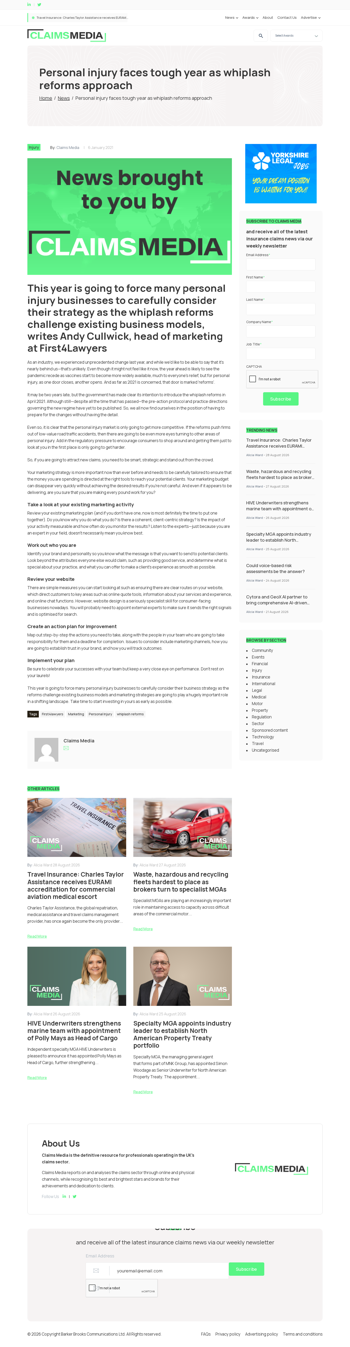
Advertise (309, 17)
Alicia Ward (254, 455)
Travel (258, 743)
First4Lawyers (73, 348)
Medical (259, 697)
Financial (260, 663)
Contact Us (287, 17)
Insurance (261, 677)
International (263, 683)
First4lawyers (52, 714)
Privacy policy (227, 1334)
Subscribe (280, 399)
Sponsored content (270, 730)
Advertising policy (261, 1334)
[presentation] (282, 379)
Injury (34, 147)
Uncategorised (265, 750)
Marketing (76, 714)
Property (260, 710)
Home (45, 98)
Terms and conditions (303, 1334)
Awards (248, 17)
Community (262, 650)
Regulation (262, 717)
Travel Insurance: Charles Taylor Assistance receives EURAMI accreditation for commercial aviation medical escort (279, 449)
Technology (263, 737)
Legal (257, 690)
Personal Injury (100, 714)
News (230, 17)
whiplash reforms (130, 714)
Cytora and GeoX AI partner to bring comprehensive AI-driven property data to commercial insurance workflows (276, 605)
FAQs (206, 1334)
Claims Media (67, 147)
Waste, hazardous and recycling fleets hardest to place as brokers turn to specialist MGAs (104, 17)
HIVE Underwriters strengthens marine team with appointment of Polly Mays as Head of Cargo (279, 508)
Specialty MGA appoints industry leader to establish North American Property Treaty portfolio (278, 543)
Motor (257, 703)
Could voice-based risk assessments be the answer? (275, 568)
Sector (258, 723)
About (268, 17)
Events (258, 657)
